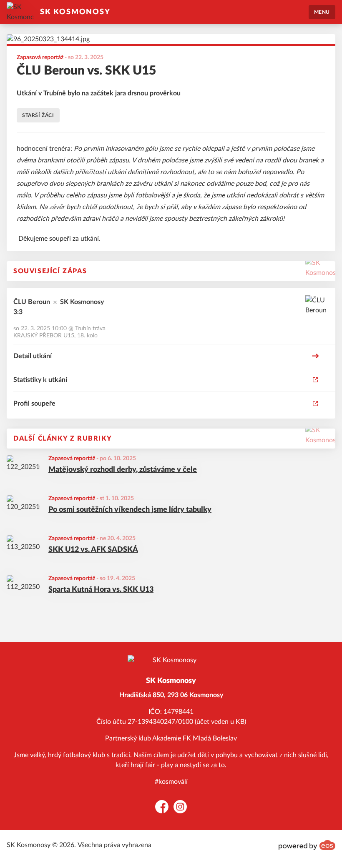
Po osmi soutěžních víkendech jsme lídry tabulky (129, 510)
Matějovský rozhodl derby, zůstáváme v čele (122, 470)
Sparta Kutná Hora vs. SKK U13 (100, 589)
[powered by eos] (307, 845)
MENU (322, 12)
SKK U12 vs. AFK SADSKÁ (93, 549)
